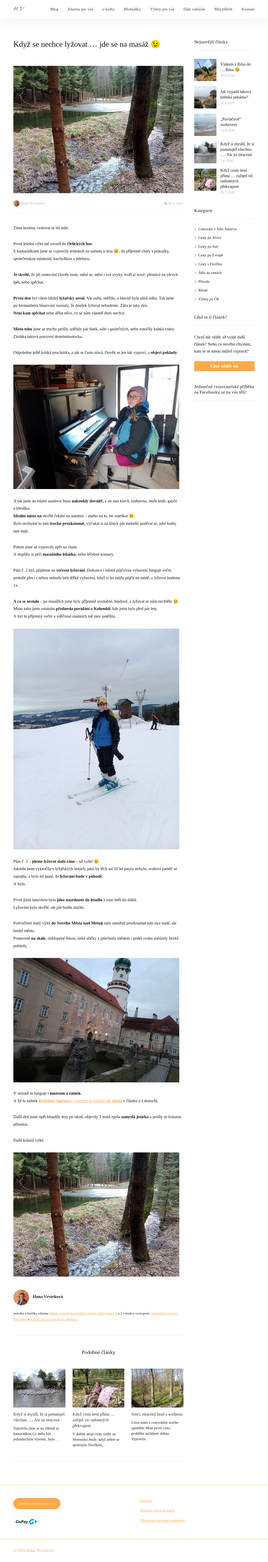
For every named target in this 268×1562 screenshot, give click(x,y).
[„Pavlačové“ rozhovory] (205, 125)
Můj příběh (223, 9)
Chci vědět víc (224, 366)
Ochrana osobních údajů (157, 1510)
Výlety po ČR (208, 299)
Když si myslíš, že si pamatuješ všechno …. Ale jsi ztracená (39, 1417)
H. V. (18, 9)
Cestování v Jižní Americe (217, 229)
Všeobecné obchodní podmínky (162, 1520)
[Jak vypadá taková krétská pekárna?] (205, 97)
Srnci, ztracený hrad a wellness (156, 1414)
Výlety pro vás (162, 9)
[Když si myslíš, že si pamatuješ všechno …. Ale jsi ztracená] (39, 1388)
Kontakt (248, 9)
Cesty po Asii (208, 247)
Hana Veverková (32, 203)
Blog (54, 9)
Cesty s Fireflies (210, 264)
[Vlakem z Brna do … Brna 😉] (205, 70)
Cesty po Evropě (210, 255)
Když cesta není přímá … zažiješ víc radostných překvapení (93, 1420)
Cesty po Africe (209, 238)
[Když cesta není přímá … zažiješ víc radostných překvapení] (98, 1388)
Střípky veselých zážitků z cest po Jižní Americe (83, 1313)
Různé (203, 290)
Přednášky (132, 9)
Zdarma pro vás (80, 9)
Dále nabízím (194, 9)
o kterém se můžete (80, 1101)
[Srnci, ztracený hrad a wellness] (157, 1388)
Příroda (203, 282)
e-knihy (108, 9)
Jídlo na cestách (209, 273)
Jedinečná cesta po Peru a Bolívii (53, 1319)
